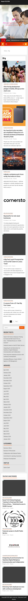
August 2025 (7, 388)
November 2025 (8, 380)
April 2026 (6, 370)
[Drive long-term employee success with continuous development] (14, 575)
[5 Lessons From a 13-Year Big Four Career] (14, 288)
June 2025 (6, 394)
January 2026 (7, 375)
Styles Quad (7, 467)
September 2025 (8, 386)
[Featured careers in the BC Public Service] (14, 519)
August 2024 (7, 420)
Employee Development (8, 213)
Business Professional (8, 127)
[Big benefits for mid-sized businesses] (14, 201)
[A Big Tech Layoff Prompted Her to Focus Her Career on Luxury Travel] (14, 244)
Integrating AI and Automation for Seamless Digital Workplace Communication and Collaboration (12, 350)
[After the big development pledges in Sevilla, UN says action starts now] (14, 71)
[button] (6, 44)
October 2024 (7, 415)
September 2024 (8, 418)
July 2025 (6, 391)
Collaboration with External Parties (12, 453)
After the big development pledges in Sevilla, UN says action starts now (14, 89)
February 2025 (7, 404)
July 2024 (6, 423)
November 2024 (8, 412)
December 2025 (8, 378)
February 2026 (7, 372)
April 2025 (6, 399)
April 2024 (6, 431)
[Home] (3, 44)
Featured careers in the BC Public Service (14, 345)
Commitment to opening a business (12, 456)
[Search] (23, 44)
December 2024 (8, 410)
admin (15, 93)
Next (16, 321)
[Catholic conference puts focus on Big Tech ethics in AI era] (14, 159)
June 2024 (6, 426)
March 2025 (7, 402)
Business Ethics (7, 171)
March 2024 (7, 434)
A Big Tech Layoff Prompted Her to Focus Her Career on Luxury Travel (13, 261)
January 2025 (7, 407)
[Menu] (6, 44)
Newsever (20, 597)
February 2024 (7, 436)
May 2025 (6, 396)
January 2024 (7, 439)
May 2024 (6, 428)
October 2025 (7, 383)
